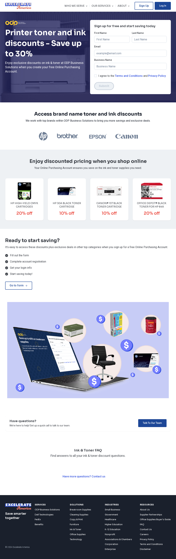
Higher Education (114, 524)
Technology (76, 539)
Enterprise (110, 549)
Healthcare (110, 519)
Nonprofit (110, 534)
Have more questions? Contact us (84, 476)
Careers (144, 534)
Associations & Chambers (118, 539)
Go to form (17, 285)
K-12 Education (112, 529)
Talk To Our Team (152, 423)
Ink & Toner (75, 529)
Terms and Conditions (129, 75)
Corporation (111, 544)
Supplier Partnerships (151, 514)
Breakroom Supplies (80, 509)
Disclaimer (145, 549)
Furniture (74, 524)
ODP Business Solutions (47, 509)
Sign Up (144, 5)
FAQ (142, 524)
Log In (162, 5)
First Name (100, 33)
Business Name (103, 60)
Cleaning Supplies (79, 514)
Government (111, 514)
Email (97, 46)
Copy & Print (76, 519)
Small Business (112, 509)
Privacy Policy (157, 75)
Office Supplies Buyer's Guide (155, 519)
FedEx (38, 519)
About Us (145, 509)
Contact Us (146, 529)
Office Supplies (78, 534)
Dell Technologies (44, 514)
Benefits (39, 524)
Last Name (138, 33)
